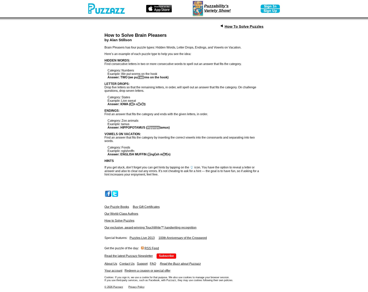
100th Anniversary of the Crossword (183, 238)
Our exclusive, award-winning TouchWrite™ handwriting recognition (150, 227)
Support (142, 263)
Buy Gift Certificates (146, 206)
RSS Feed (152, 248)
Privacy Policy (136, 286)
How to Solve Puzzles (119, 220)
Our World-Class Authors (121, 213)
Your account (113, 270)
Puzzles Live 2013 (142, 238)
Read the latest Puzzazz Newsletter (128, 256)
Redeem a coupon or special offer (147, 270)
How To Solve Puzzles (244, 27)
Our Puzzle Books (116, 206)
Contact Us (127, 263)
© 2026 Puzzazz (113, 286)
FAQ (153, 263)
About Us (110, 263)
